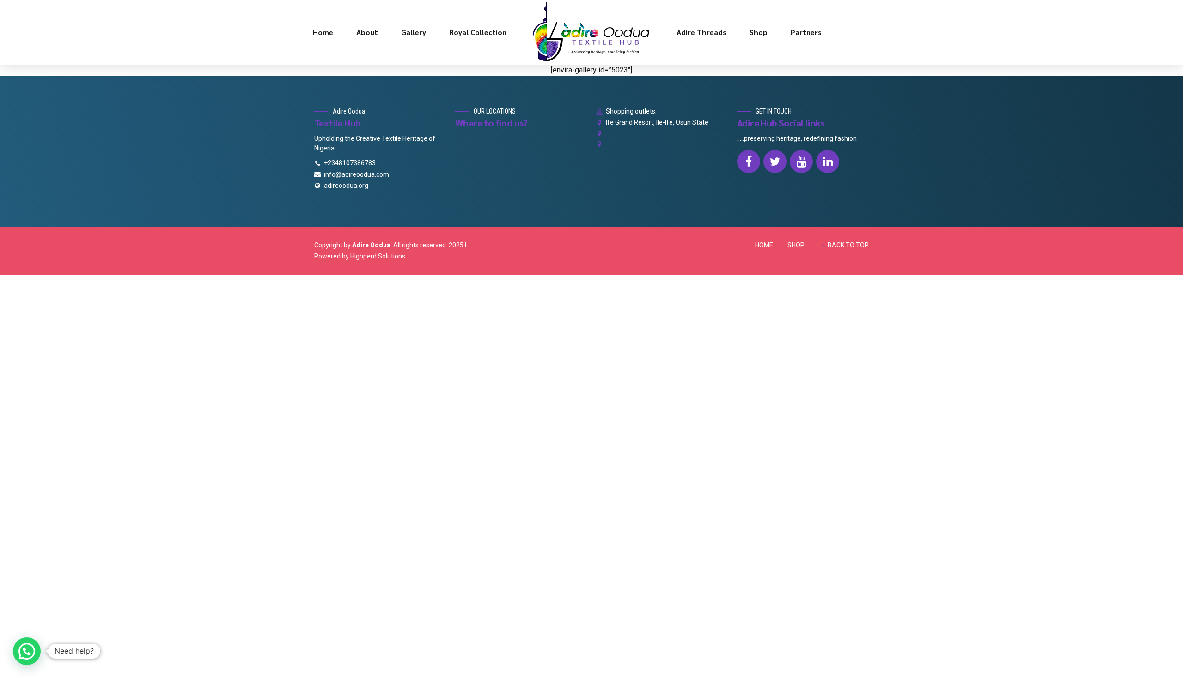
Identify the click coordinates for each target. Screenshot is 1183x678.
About (367, 32)
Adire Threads (701, 32)
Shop (759, 32)
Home (323, 32)
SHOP (796, 245)
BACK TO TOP (848, 245)
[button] (27, 651)
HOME (764, 245)
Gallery (413, 32)
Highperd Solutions (377, 256)
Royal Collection (477, 32)
